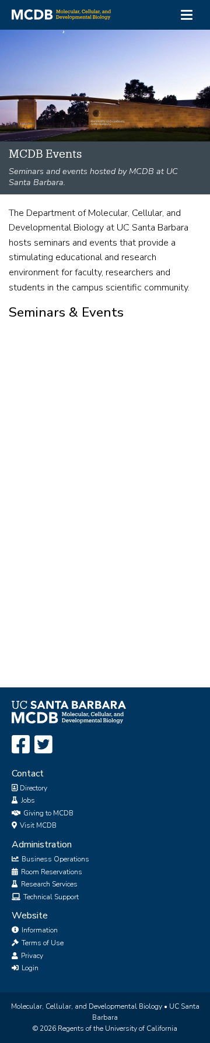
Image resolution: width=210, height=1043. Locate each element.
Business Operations (54, 859)
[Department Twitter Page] (43, 745)
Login (29, 968)
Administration (42, 844)
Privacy (31, 955)
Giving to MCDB (48, 813)
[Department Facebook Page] (21, 745)
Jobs (27, 800)
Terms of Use (42, 943)
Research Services (48, 884)
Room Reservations (50, 872)
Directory (32, 788)
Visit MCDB (37, 825)
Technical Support (50, 897)
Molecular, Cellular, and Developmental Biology (86, 1006)
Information (39, 930)
